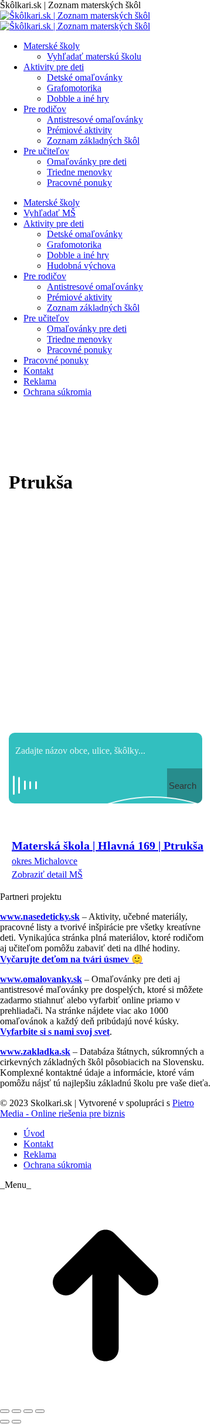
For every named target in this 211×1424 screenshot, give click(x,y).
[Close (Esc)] (4, 1411)
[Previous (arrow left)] (4, 1421)
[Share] (16, 1411)
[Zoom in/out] (40, 1411)
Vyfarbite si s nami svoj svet (55, 1032)
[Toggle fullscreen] (28, 1411)
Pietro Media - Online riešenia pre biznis (97, 1108)
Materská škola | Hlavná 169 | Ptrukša (107, 845)
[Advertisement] (105, 616)
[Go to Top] (105, 1397)
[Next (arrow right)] (16, 1421)
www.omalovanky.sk (41, 979)
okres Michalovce (44, 861)
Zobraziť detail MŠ (47, 874)
